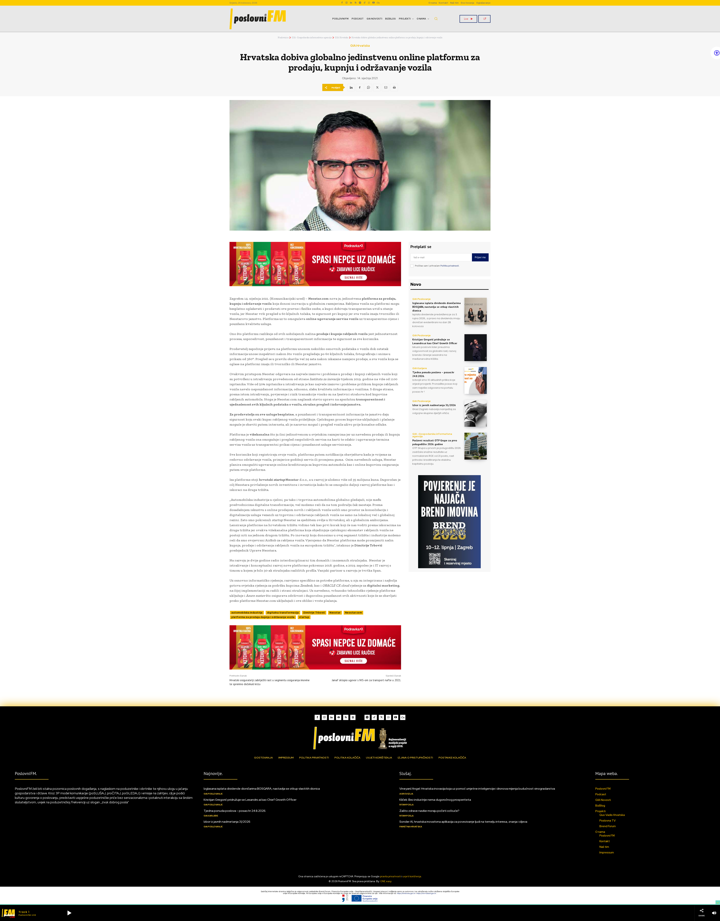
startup (304, 617)
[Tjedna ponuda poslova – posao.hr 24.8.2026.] (475, 380)
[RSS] (355, 3)
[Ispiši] (394, 87)
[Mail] (338, 717)
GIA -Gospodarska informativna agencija (312, 37)
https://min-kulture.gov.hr (426, 893)
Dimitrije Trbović (314, 612)
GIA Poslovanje (421, 299)
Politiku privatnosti (449, 265)
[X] (377, 87)
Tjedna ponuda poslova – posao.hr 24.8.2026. (235, 811)
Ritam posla (406, 804)
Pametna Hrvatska (410, 826)
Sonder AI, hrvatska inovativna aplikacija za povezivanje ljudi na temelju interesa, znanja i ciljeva (463, 822)
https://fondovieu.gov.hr (406, 893)
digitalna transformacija (283, 612)
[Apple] (353, 717)
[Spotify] (360, 3)
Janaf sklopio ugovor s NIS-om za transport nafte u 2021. (366, 680)
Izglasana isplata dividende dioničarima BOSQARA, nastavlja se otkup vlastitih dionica (436, 306)
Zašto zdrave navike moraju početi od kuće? (429, 811)
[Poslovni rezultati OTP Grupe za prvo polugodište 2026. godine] (475, 446)
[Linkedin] (351, 3)
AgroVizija (406, 793)
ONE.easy (386, 881)
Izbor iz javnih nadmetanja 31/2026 (434, 405)
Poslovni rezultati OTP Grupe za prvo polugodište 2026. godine (434, 442)
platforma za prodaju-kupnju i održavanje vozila (263, 617)
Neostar (334, 612)
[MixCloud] (402, 717)
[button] (436, 18)
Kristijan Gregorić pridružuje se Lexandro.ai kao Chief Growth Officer (250, 800)
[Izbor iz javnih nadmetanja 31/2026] (475, 413)
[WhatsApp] (369, 3)
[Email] (385, 87)
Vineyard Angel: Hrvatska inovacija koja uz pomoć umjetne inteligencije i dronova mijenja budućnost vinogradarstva (477, 789)
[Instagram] (346, 3)
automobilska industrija (246, 612)
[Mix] (378, 3)
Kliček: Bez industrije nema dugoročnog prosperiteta (435, 800)
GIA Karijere (419, 368)
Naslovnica (283, 37)
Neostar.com (353, 612)
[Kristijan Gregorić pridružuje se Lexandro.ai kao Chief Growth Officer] (475, 347)
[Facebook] (342, 3)
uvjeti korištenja (412, 876)
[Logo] (360, 738)
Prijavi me (480, 257)
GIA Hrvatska (341, 37)
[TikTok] (364, 3)
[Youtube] (373, 3)
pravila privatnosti (390, 876)
